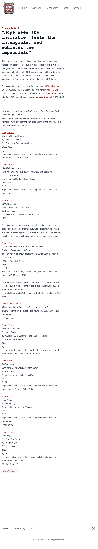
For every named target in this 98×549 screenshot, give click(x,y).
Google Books (8, 133)
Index (65, 8)
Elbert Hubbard (53, 86)
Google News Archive (11, 304)
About (24, 8)
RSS (33, 529)
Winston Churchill (44, 97)
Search (77, 8)
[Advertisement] (81, 41)
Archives (36, 8)
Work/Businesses (10, 471)
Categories (52, 8)
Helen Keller (50, 93)
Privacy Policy (19, 529)
